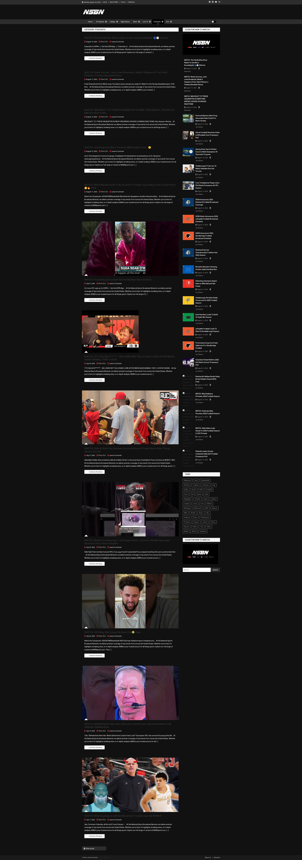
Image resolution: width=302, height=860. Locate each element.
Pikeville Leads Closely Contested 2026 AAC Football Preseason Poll (206, 453)
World (194, 531)
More (135, 22)
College (112, 22)
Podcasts (157, 22)
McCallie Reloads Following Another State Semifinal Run (206, 268)
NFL (208, 513)
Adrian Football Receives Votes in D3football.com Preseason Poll (207, 135)
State (195, 527)
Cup (213, 485)
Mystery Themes (103, 857)
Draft (194, 490)
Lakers (213, 499)
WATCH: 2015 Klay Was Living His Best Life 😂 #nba (112, 632)
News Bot (104, 42)
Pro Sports (100, 22)
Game (199, 494)
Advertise (131, 2)
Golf (206, 494)
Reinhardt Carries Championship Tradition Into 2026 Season (206, 252)
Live (202, 503)
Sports (186, 527)
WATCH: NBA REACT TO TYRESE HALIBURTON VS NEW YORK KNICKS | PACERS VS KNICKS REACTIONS (196, 100)
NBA (185, 513)
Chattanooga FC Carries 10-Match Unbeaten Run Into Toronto (206, 168)
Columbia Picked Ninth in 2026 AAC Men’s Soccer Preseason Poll (207, 362)
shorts (205, 522)
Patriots (187, 517)
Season (196, 522)
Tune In (123, 2)
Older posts (90, 849)
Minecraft (198, 508)
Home (105, 2)
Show (213, 522)
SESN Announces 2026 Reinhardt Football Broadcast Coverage (206, 202)
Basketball (205, 480)
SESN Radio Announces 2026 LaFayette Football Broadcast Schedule (206, 218)
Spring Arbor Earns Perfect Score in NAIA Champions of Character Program (206, 151)
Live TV (145, 22)
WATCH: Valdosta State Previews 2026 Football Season (207, 412)
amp (196, 480)
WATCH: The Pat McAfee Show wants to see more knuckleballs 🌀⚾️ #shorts (126, 37)
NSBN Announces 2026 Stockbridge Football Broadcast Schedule (204, 235)
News (201, 513)
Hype (206, 499)
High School (125, 22)
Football (209, 490)
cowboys (205, 485)
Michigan (187, 508)
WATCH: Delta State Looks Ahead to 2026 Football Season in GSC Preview (207, 430)
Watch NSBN (114, 2)
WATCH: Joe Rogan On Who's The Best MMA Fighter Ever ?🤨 (117, 147)
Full (192, 494)
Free (185, 494)
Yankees (202, 531)
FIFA (201, 490)
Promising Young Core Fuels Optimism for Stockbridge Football (206, 345)
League (187, 503)
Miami (209, 503)
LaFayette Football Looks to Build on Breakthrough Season (207, 330)
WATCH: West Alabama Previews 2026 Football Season (207, 395)
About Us (208, 857)
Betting (186, 485)
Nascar (214, 508)
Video (209, 527)
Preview (187, 522)
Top (201, 527)
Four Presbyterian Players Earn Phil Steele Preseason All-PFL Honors (207, 185)
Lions (195, 503)
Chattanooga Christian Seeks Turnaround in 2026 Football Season (206, 300)
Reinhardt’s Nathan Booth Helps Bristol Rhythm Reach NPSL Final (207, 379)
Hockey (197, 499)
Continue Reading (95, 58)
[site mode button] (214, 22)
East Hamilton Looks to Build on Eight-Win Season (206, 316)
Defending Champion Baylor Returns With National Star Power (206, 283)
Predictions (205, 517)
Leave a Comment (117, 42)
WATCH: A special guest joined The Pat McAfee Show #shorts (118, 279)
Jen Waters (199, 127)
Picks (195, 517)
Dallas (186, 490)
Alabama (187, 480)
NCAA (193, 513)
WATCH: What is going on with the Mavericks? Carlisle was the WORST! (123, 815)
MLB (206, 508)
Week (186, 531)
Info (167, 22)
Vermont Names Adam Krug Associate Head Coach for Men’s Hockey (206, 118)
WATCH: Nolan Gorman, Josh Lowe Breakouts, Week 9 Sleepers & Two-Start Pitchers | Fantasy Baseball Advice (196, 81)
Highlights (187, 499)
